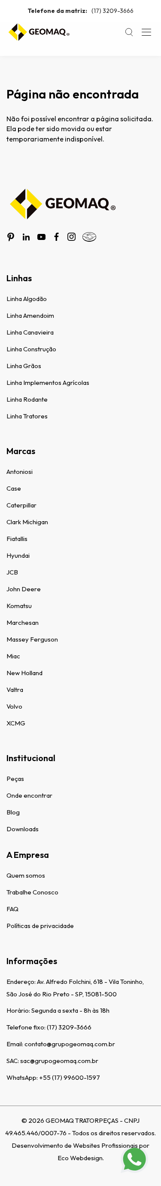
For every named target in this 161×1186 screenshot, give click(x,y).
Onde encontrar (29, 795)
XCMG (15, 723)
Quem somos (25, 875)
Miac (13, 656)
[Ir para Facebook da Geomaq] (56, 237)
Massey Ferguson (32, 639)
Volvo (14, 706)
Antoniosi (19, 471)
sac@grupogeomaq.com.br (59, 1061)
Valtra (14, 689)
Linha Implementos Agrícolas (47, 382)
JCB (12, 572)
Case (13, 488)
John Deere (23, 589)
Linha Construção (31, 349)
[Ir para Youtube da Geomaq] (41, 237)
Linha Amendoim (30, 315)
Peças (15, 778)
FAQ (12, 909)
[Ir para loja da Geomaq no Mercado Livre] (89, 237)
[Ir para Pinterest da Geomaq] (10, 237)
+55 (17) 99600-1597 (69, 1077)
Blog (13, 812)
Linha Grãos (23, 366)
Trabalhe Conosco (32, 892)
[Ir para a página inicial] (38, 32)
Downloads (22, 829)
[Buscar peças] (129, 32)
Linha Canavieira (30, 332)
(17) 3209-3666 (80, 11)
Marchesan (22, 622)
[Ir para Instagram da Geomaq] (71, 237)
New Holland (24, 673)
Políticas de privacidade (40, 926)
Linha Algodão (26, 299)
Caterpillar (21, 505)
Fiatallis (16, 539)
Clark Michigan (27, 522)
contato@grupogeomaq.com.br (69, 1044)
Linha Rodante (27, 399)
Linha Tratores (27, 416)
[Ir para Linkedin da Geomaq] (26, 237)
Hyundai (18, 555)
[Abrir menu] (146, 32)
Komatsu (19, 606)
